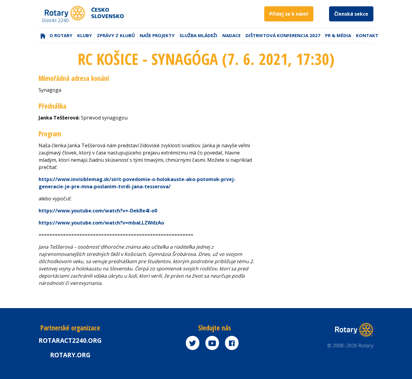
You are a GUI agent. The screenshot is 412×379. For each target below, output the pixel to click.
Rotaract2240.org (70, 340)
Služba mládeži (198, 35)
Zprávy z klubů (116, 35)
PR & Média (338, 35)
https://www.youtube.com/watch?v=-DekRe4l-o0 (98, 210)
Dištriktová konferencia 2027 (283, 35)
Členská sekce (351, 14)
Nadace (231, 35)
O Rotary (60, 35)
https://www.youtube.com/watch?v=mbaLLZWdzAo (101, 222)
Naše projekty (157, 35)
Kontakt (367, 35)
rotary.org (70, 355)
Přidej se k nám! (288, 14)
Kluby (84, 35)
